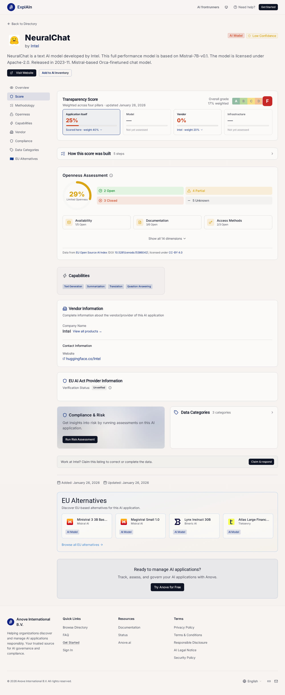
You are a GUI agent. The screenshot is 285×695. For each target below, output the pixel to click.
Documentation (129, 627)
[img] (252, 101)
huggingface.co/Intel (83, 358)
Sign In (68, 650)
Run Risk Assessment (80, 439)
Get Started (268, 7)
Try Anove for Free (167, 587)
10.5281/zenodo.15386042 (131, 252)
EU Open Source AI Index (91, 252)
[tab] (91, 122)
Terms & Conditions (188, 635)
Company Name (74, 325)
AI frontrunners (208, 7)
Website (68, 353)
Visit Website (24, 72)
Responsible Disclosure (190, 642)
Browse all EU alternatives (80, 544)
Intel (35, 46)
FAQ (66, 635)
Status (123, 635)
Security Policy (184, 657)
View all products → (87, 331)
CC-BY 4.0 (176, 252)
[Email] (276, 681)
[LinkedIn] (269, 681)
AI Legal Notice (185, 650)
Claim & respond (261, 461)
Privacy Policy (184, 627)
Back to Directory (24, 24)
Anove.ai (124, 642)
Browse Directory (75, 627)
